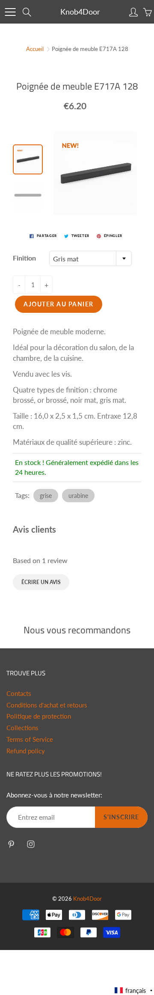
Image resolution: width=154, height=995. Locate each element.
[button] (134, 990)
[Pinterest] (10, 843)
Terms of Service (29, 739)
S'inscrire (121, 817)
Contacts (18, 693)
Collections (22, 727)
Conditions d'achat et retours (46, 705)
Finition (24, 258)
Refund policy (25, 751)
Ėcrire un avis (41, 582)
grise (46, 495)
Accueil (35, 48)
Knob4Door (80, 11)
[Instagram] (30, 843)
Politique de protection (38, 716)
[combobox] (90, 258)
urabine (78, 495)
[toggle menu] (10, 12)
